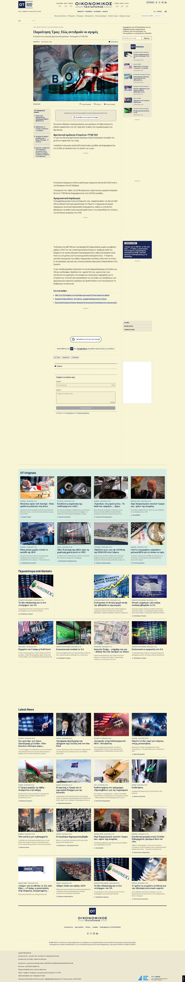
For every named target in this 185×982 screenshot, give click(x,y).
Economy (97, 11)
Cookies (95, 927)
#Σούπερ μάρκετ (101, 16)
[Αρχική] (25, 4)
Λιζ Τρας (57, 357)
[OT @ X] (159, 2)
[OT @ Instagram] (162, 2)
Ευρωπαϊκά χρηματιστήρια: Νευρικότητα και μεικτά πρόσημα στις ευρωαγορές (86, 302)
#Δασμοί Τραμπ (124, 16)
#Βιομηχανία (89, 16)
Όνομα (58, 381)
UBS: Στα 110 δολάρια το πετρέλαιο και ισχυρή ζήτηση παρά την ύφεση (82, 295)
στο (80, 349)
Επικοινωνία (68, 927)
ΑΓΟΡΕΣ (126, 323)
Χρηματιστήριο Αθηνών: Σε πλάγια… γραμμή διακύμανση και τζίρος (81, 299)
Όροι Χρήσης (69, 413)
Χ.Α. (19, 21)
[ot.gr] (93, 7)
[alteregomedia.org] (143, 980)
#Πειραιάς (71, 16)
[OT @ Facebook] (156, 2)
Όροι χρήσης (79, 927)
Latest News (26, 709)
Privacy (87, 927)
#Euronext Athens (60, 16)
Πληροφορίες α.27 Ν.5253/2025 (110, 927)
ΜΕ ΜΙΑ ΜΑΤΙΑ (128, 326)
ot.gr (34, 27)
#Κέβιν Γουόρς (113, 16)
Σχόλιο (58, 390)
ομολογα (66, 357)
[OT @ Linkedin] (166, 2)
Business (89, 11)
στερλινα (75, 357)
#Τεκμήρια (80, 16)
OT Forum (150, 2)
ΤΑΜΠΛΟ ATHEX (129, 330)
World (105, 11)
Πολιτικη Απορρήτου (83, 413)
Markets (80, 11)
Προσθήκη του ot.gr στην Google (87, 117)
